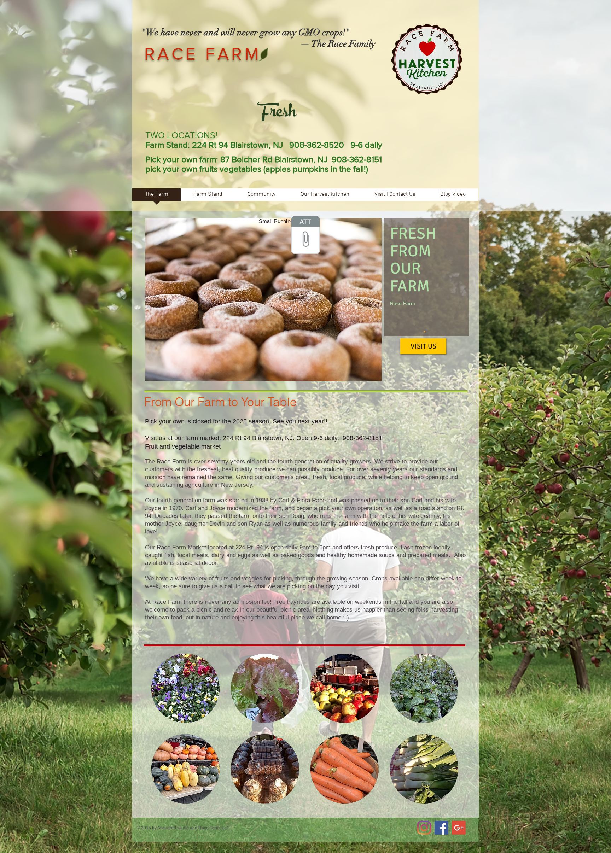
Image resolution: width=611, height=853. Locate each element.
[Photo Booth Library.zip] (305, 236)
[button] (185, 688)
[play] (370, 370)
